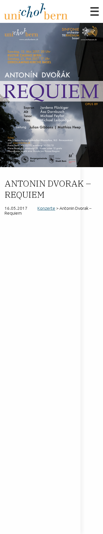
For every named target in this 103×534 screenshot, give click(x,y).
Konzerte (46, 208)
